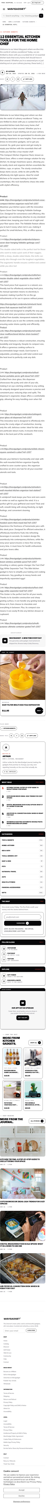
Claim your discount (22, 771)
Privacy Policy (9, 1484)
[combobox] (10, 746)
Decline (22, 1496)
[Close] (41, 716)
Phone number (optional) (14, 741)
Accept (21, 1490)
